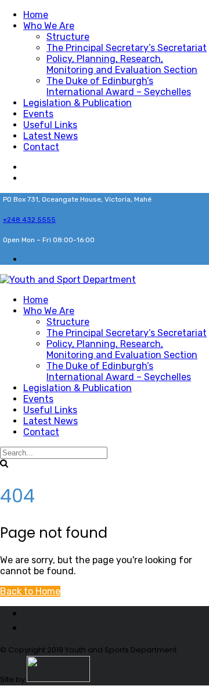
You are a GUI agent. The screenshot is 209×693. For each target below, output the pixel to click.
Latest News (50, 135)
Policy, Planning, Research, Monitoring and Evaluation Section (121, 64)
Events (38, 113)
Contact (41, 146)
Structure (67, 36)
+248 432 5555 (29, 220)
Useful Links (50, 124)
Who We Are (48, 25)
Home (35, 14)
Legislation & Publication (77, 102)
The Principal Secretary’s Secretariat (126, 47)
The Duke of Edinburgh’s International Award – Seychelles (118, 86)
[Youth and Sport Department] (68, 279)
